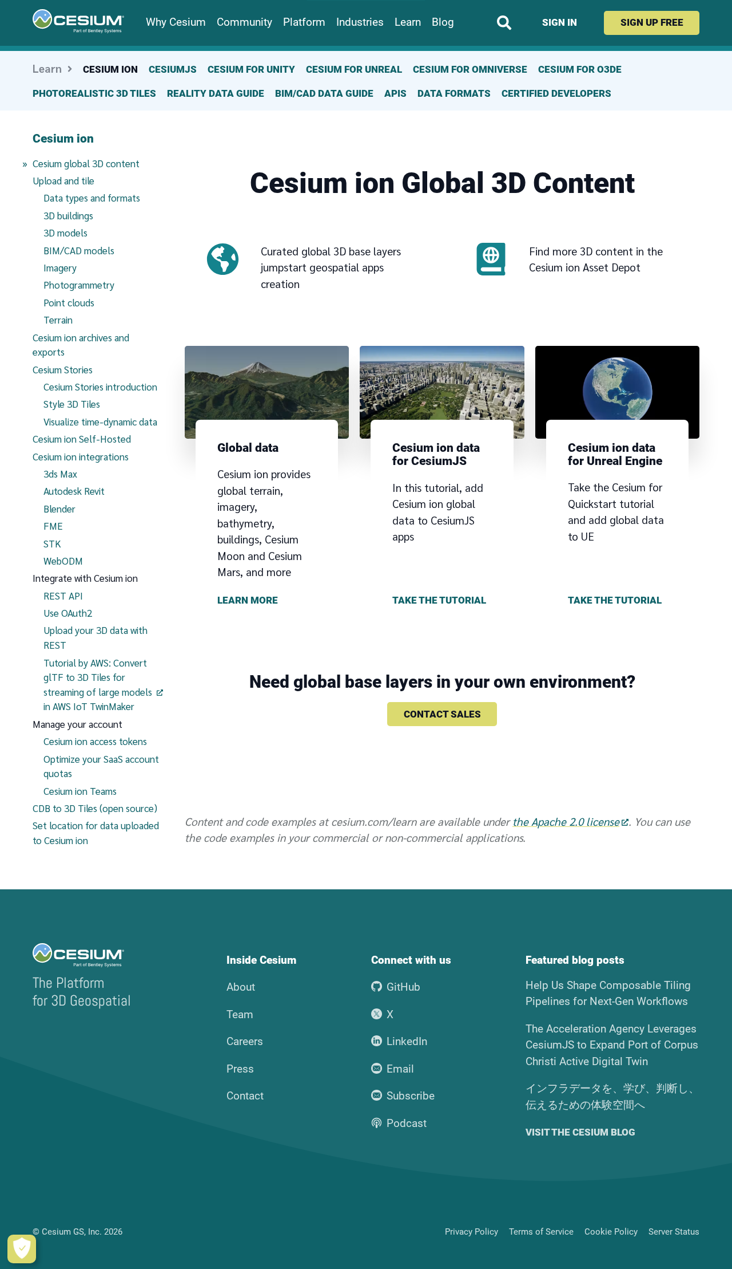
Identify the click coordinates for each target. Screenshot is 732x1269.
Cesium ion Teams (80, 791)
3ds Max (60, 473)
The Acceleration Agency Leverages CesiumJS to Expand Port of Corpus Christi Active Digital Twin (612, 1045)
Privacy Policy (471, 1232)
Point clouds (68, 302)
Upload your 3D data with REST (95, 637)
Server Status (674, 1232)
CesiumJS (173, 69)
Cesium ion (110, 69)
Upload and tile (63, 180)
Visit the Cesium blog (580, 1132)
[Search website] (504, 22)
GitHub (403, 987)
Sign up (651, 22)
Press (240, 1068)
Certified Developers (556, 93)
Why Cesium (176, 22)
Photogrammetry (78, 284)
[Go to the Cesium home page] (78, 21)
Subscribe (411, 1095)
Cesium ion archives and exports (81, 344)
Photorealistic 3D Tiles (94, 93)
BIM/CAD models (78, 250)
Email (400, 1068)
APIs (395, 93)
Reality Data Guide (215, 93)
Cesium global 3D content (98, 163)
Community (244, 22)
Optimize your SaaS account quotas (101, 766)
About (240, 987)
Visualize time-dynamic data (100, 421)
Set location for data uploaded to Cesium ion (96, 832)
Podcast (407, 1123)
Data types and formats (91, 197)
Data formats (454, 93)
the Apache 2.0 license (565, 821)
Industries (360, 22)
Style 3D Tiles (71, 403)
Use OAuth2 (67, 612)
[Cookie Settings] (21, 1249)
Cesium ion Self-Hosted (82, 438)
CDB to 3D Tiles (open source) (95, 808)
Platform (304, 22)
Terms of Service (541, 1232)
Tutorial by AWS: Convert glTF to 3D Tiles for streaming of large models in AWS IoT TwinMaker (97, 684)
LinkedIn (407, 1041)
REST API (63, 595)
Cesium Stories (63, 369)
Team (239, 1014)
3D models (65, 232)
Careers (244, 1041)
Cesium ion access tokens (95, 741)
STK (52, 543)
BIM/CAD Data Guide (324, 93)
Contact (245, 1095)
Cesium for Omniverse (470, 69)
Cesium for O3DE (580, 69)
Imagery (60, 267)
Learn (408, 22)
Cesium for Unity (251, 69)
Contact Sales (442, 714)
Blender (59, 508)
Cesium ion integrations (81, 456)
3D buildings (68, 215)
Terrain (58, 319)
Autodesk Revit (74, 490)
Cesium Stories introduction (100, 386)
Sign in (559, 22)
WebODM (63, 560)
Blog (443, 22)
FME (53, 525)
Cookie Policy (611, 1232)
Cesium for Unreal (354, 69)
